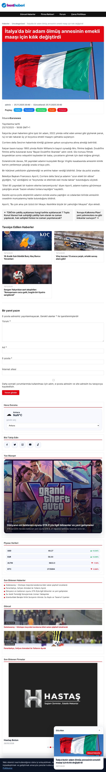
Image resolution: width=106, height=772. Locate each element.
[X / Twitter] (15, 445)
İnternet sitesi (9, 369)
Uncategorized (18, 23)
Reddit (52, 110)
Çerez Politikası (78, 14)
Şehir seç (11, 420)
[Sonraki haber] (97, 463)
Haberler (6, 23)
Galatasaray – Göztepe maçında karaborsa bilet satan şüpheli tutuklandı (36, 585)
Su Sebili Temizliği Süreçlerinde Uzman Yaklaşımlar (27, 594)
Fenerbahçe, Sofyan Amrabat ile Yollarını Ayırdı (26, 588)
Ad (4, 347)
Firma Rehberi (47, 14)
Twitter (18, 110)
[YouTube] (30, 445)
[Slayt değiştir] (48, 747)
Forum (63, 14)
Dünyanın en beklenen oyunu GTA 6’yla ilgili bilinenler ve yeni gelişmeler (37, 591)
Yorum (6, 321)
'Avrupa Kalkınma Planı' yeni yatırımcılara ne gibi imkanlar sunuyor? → (89, 215)
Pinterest (62, 110)
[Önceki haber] (91, 463)
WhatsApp (41, 110)
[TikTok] (38, 445)
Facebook (29, 110)
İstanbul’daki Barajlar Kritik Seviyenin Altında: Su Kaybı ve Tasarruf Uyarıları (37, 597)
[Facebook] (7, 445)
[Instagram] (22, 445)
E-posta (7, 358)
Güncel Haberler (27, 14)
